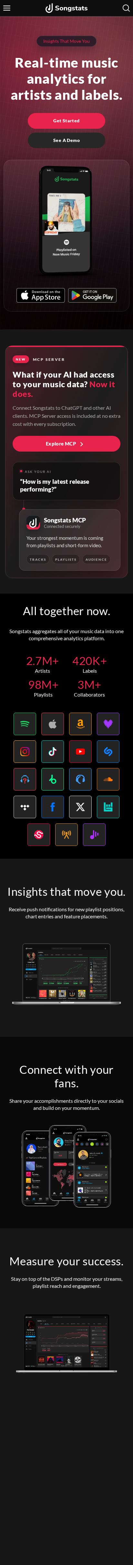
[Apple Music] (52, 724)
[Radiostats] (66, 834)
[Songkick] (39, 834)
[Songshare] (94, 834)
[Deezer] (108, 724)
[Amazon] (80, 724)
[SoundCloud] (108, 779)
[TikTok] (52, 751)
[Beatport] (52, 779)
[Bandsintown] (108, 807)
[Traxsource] (80, 779)
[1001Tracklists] (25, 779)
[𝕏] (80, 807)
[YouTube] (80, 751)
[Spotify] (25, 724)
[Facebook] (52, 807)
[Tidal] (25, 807)
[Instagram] (25, 751)
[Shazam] (108, 751)
